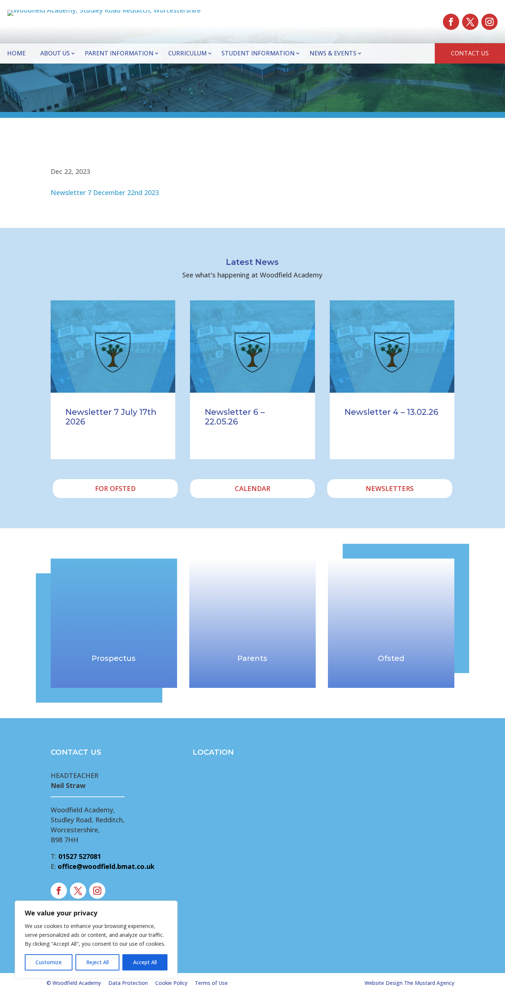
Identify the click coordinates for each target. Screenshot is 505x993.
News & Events (332, 53)
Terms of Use (211, 983)
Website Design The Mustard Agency (409, 982)
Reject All (97, 962)
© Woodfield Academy (74, 983)
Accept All (145, 962)
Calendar (252, 488)
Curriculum (187, 53)
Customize (48, 962)
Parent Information (119, 53)
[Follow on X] (470, 22)
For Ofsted (115, 488)
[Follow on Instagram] (489, 22)
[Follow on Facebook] (451, 22)
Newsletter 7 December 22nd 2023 (105, 192)
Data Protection (128, 983)
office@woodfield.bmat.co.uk (106, 866)
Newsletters (390, 488)
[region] (96, 939)
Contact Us (470, 53)
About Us (55, 53)
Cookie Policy (171, 983)
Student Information (258, 53)
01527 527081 (79, 856)
